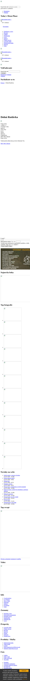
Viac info (25, 679)
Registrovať (4, 74)
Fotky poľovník (8, 658)
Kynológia (6, 605)
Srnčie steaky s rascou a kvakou (12, 475)
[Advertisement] (15, 99)
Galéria (6, 34)
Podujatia (6, 602)
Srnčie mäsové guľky (9, 478)
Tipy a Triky (7, 601)
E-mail (3, 238)
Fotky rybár (7, 656)
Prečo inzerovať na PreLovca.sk (12, 647)
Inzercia (6, 44)
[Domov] (1, 1)
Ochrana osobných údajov (10, 665)
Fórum (5, 633)
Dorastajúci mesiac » (6, 19)
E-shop (5, 645)
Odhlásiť (3, 76)
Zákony (6, 38)
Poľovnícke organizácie (10, 615)
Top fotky (6, 659)
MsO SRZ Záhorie (5, 143)
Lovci (5, 37)
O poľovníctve (7, 598)
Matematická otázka (6, 241)
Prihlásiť (6, 12)
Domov (2, 83)
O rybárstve (7, 599)
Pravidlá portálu (8, 668)
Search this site (4, 7)
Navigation (5, 26)
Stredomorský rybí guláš (10, 502)
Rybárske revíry (8, 616)
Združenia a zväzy (8, 31)
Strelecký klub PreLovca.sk (11, 648)
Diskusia (6, 634)
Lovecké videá (7, 41)
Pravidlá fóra (7, 666)
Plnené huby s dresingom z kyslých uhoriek (15, 486)
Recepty (6, 33)
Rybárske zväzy (8, 613)
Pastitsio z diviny (8, 484)
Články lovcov (7, 40)
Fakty (5, 46)
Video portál (7, 644)
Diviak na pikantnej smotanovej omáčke (11, 559)
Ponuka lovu (7, 636)
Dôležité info (7, 619)
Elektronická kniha (8, 43)
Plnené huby (7, 499)
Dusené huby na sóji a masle (11, 497)
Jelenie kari (7, 481)
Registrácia (6, 11)
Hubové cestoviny (8, 494)
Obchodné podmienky (9, 663)
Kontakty (6, 662)
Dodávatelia (7, 36)
